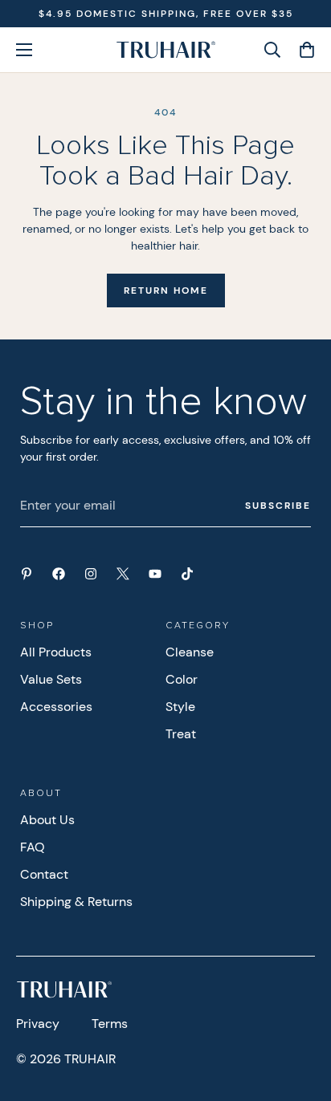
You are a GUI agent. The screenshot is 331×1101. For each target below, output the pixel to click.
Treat (181, 733)
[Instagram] (90, 573)
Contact (44, 874)
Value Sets (51, 679)
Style (180, 706)
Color (182, 679)
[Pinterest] (26, 573)
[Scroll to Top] (302, 1016)
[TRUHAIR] (166, 50)
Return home (166, 290)
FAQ (32, 847)
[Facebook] (58, 573)
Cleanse (190, 652)
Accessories (56, 706)
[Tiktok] (187, 573)
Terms (110, 1023)
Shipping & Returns (76, 901)
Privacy (37, 1023)
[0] (301, 49)
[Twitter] (122, 573)
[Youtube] (155, 573)
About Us (47, 819)
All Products (56, 652)
